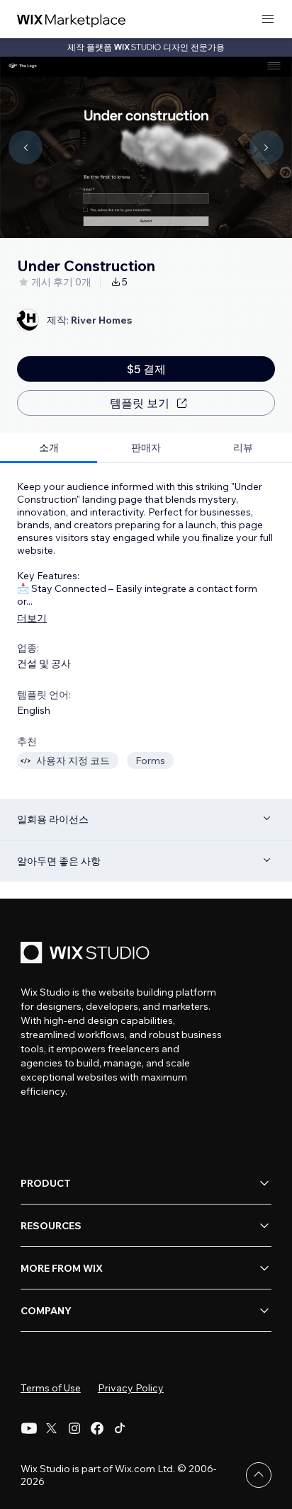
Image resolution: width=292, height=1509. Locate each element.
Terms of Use (51, 1388)
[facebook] (97, 1428)
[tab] (48, 448)
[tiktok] (119, 1428)
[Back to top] (258, 1475)
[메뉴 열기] (267, 19)
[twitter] (51, 1428)
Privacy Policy (131, 1388)
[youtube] (29, 1428)
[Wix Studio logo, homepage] (87, 954)
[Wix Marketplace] (71, 19)
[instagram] (74, 1428)
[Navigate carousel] (26, 147)
